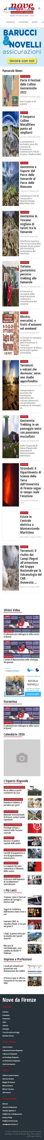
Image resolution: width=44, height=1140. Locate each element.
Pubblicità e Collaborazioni (12, 1114)
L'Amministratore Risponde (12, 1050)
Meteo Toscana (8, 1089)
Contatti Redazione (9, 1107)
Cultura (5, 1025)
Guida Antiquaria (8, 1064)
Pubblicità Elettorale (10, 1121)
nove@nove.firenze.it (10, 1124)
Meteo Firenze (7, 1085)
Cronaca (10, 22)
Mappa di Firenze (8, 1082)
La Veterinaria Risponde (11, 1061)
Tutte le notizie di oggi (10, 1032)
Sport (35, 22)
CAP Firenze (6, 1092)
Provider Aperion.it (9, 1110)
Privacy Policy (7, 1117)
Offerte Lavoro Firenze (10, 1075)
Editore (5, 1104)
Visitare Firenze (8, 1079)
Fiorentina (6, 1018)
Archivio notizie (8, 1036)
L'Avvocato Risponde (9, 1054)
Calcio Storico (7, 1047)
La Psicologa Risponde (10, 1057)
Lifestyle (5, 1029)
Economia (23, 22)
